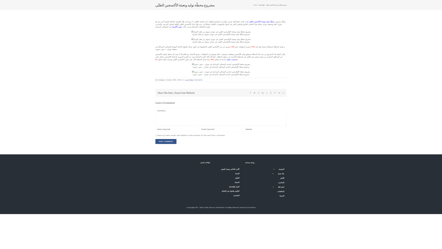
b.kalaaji (161, 80)
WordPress (252, 207)
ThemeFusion (220, 207)
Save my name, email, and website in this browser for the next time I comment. (191, 135)
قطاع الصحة (189, 80)
